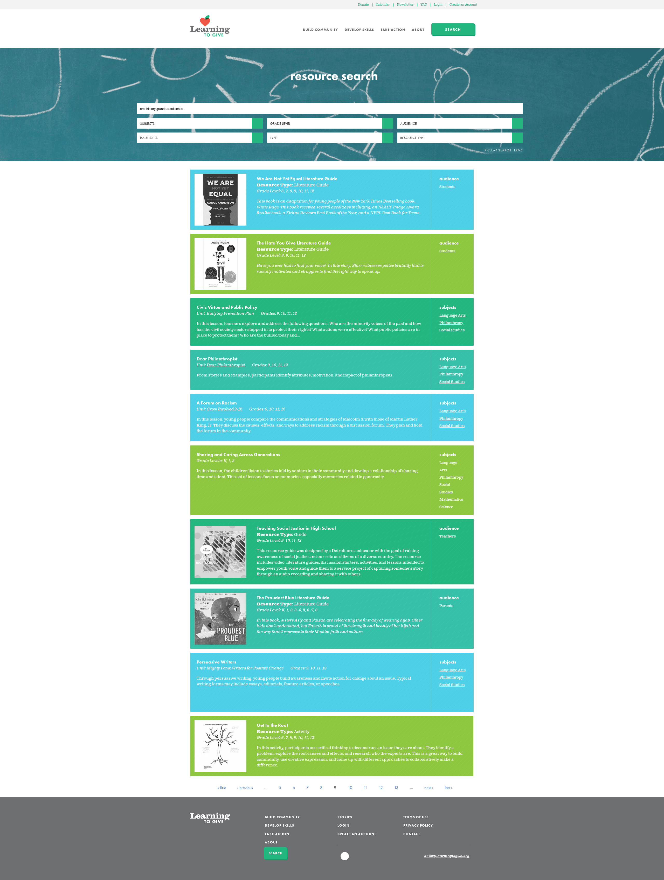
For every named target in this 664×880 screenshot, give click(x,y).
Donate (363, 5)
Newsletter (405, 5)
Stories (344, 817)
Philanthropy (451, 322)
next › (428, 787)
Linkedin (345, 858)
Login (438, 5)
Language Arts (452, 315)
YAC (424, 5)
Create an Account (463, 5)
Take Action (393, 29)
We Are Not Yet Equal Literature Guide (297, 178)
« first (221, 787)
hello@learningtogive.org (446, 856)
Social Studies (452, 330)
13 (396, 787)
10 (350, 787)
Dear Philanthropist (217, 359)
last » (449, 787)
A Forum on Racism (217, 403)
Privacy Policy (418, 825)
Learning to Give (210, 26)
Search (453, 29)
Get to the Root (272, 725)
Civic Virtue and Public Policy (227, 307)
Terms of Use (416, 817)
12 (381, 787)
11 (365, 787)
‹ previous (245, 787)
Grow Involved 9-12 (225, 409)
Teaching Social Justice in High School (296, 528)
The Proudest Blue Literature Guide (293, 597)
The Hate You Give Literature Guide (294, 243)
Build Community (320, 29)
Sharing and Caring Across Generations (238, 454)
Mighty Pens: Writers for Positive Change (245, 668)
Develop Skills (359, 29)
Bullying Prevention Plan (230, 313)
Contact (411, 834)
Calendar (383, 5)
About (418, 29)
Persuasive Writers (216, 662)
